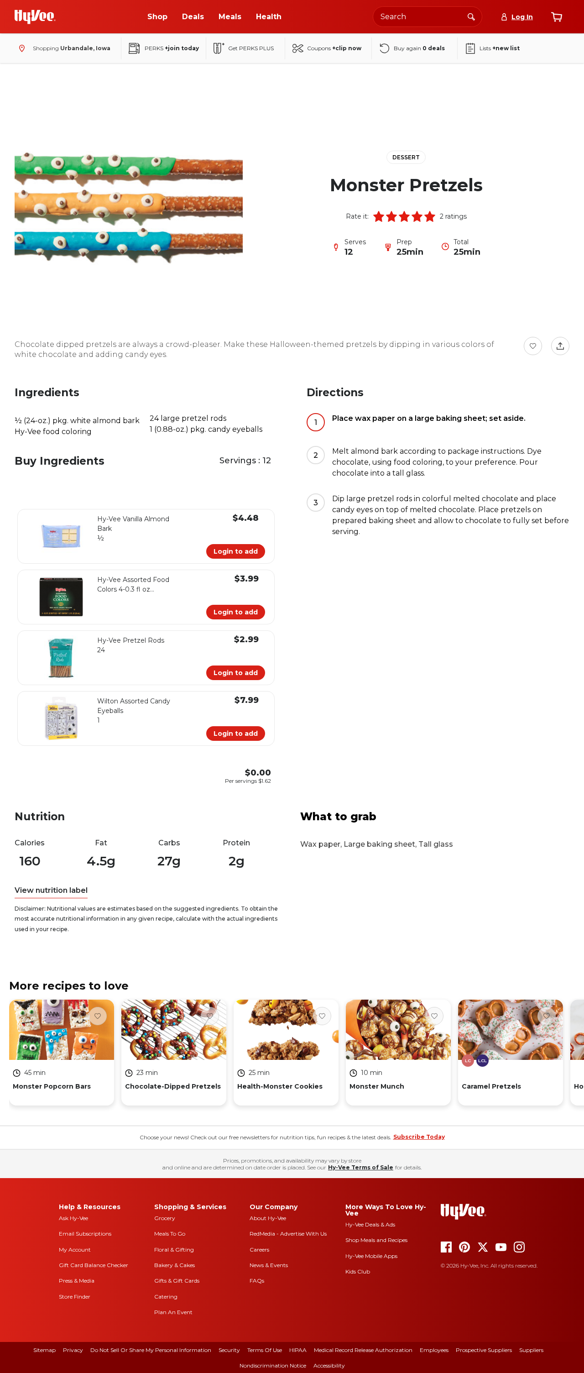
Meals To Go (169, 1233)
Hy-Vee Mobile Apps (371, 1255)
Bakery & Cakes (174, 1265)
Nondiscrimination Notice (273, 1365)
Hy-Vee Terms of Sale (360, 1167)
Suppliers (531, 1350)
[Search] (471, 16)
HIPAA (298, 1350)
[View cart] (556, 17)
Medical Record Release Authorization (363, 1350)
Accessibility (329, 1365)
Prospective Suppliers (484, 1350)
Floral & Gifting (174, 1249)
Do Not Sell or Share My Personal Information (150, 1350)
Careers (259, 1249)
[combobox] (427, 16)
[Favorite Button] (533, 346)
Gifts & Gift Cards (176, 1280)
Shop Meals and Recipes (376, 1240)
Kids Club (357, 1271)
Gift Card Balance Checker (93, 1265)
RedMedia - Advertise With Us (288, 1233)
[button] (378, 216)
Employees (434, 1350)
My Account (75, 1249)
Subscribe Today (419, 1136)
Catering (165, 1296)
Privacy (73, 1350)
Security (229, 1350)
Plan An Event (173, 1312)
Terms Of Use (264, 1350)
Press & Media (76, 1280)
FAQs (257, 1280)
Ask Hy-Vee (73, 1218)
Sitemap (44, 1350)
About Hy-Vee (268, 1218)
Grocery (164, 1218)
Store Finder (74, 1296)
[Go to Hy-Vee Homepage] (35, 17)
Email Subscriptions (85, 1233)
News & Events (269, 1265)
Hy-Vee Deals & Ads (370, 1224)
